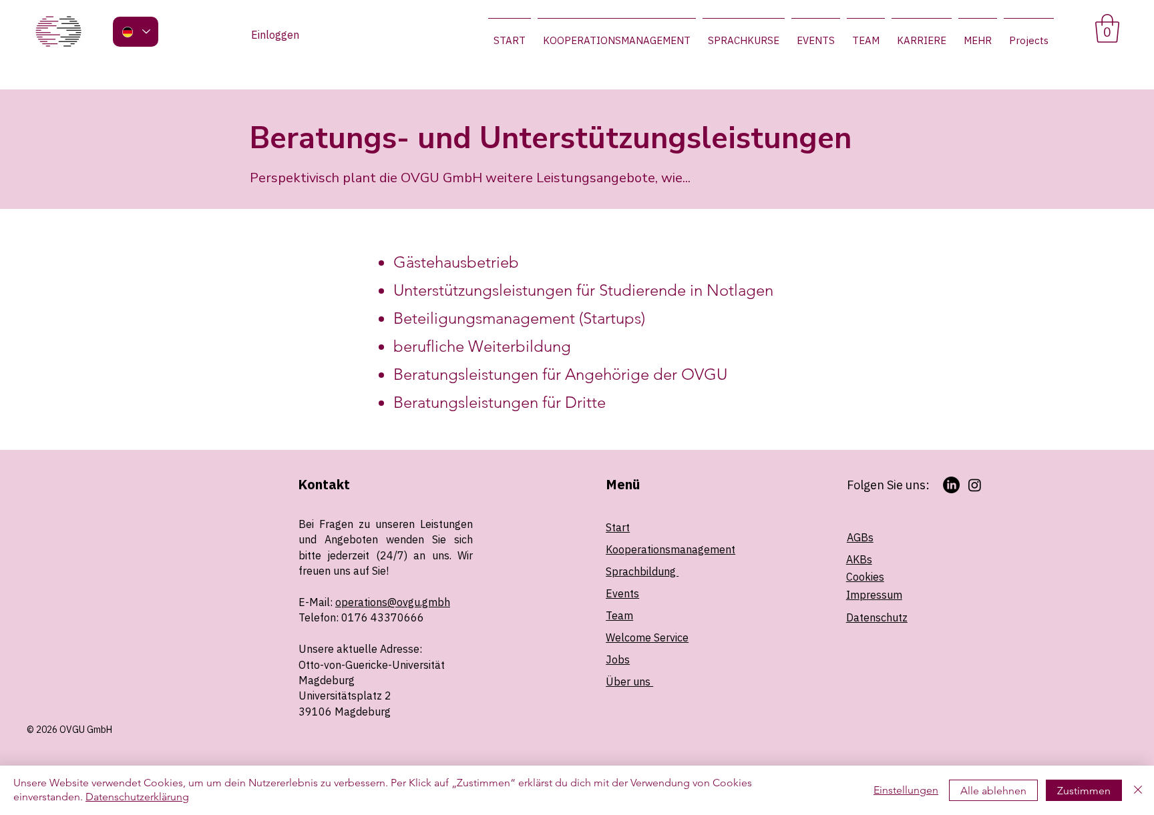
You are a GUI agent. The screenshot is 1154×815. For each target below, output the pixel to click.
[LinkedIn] (951, 485)
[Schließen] (1138, 790)
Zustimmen (1084, 790)
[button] (1107, 28)
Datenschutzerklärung (137, 796)
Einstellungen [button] (906, 790)
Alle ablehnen (993, 790)
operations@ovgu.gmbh (392, 602)
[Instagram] (974, 485)
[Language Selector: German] (135, 32)
